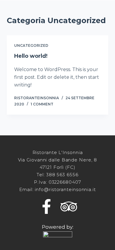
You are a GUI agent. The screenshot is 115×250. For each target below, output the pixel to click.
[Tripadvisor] (68, 206)
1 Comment (42, 104)
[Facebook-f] (46, 206)
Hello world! (30, 56)
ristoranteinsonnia (36, 98)
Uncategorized (31, 45)
